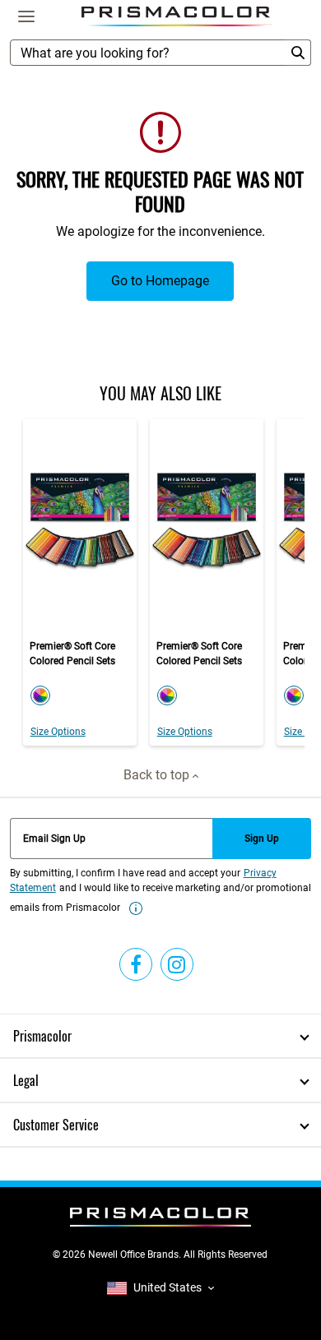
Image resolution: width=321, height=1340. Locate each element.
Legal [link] (26, 1080)
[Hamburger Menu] (26, 16)
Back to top (158, 775)
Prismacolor (42, 1036)
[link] (136, 908)
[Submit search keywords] (298, 52)
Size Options (58, 731)
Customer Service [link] (56, 1124)
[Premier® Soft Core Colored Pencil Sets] (80, 582)
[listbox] (160, 1287)
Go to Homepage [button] (160, 281)
